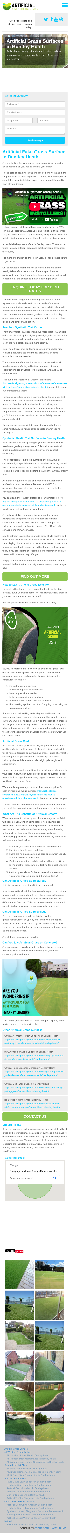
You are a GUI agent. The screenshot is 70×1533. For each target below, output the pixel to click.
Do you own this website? (22, 1178)
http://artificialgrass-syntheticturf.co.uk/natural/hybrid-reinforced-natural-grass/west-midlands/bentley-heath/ (29, 795)
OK (54, 1178)
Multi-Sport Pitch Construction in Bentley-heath (31, 1475)
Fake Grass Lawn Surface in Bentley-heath (29, 1481)
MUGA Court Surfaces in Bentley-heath (27, 1468)
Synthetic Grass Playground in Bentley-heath (30, 1508)
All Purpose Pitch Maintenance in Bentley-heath (31, 1458)
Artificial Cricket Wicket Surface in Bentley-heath (31, 1518)
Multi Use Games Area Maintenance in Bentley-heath (34, 1471)
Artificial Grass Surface (16, 1448)
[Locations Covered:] (4, 5)
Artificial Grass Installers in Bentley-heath (28, 1488)
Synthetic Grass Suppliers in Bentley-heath (29, 1485)
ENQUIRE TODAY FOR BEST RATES (34, 289)
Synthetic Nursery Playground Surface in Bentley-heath (35, 1511)
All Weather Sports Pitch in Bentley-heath (28, 1455)
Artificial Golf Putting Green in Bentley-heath (29, 1504)
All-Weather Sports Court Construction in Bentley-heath (35, 1462)
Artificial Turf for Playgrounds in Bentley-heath (30, 1498)
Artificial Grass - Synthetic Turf (50, 1527)
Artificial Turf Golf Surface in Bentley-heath (28, 1491)
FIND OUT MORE (35, 576)
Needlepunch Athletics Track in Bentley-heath (30, 1514)
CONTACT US (35, 1116)
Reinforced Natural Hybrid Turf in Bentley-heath (31, 1524)
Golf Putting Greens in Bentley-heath (26, 1495)
